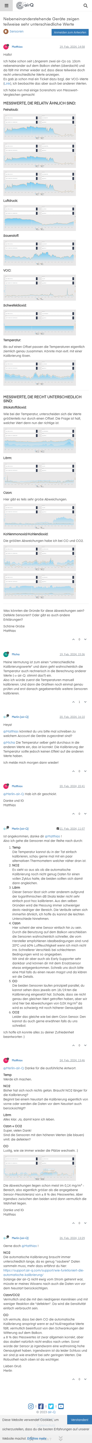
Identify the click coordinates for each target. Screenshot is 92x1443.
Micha (16, 654)
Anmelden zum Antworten (70, 32)
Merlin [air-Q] (20, 716)
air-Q (52, 1412)
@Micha (9, 742)
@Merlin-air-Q (13, 794)
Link (7, 83)
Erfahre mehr (36, 1438)
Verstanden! (79, 1419)
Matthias (17, 46)
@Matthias (11, 731)
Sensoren (16, 31)
